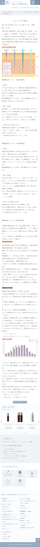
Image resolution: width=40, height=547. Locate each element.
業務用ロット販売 (24, 520)
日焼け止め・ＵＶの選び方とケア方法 (15, 397)
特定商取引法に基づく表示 (27, 527)
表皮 (6, 178)
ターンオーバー (16, 274)
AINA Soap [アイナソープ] (9, 517)
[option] (8, 420)
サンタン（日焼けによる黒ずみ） (20, 194)
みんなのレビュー (24, 508)
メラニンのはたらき (10, 333)
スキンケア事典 (23, 11)
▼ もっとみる (20, 460)
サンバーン (9, 186)
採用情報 (22, 518)
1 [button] (13, 433)
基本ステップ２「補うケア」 (11, 453)
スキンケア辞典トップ (20, 402)
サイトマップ (23, 494)
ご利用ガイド (5, 534)
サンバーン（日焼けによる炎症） (24, 178)
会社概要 (22, 513)
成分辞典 (22, 505)
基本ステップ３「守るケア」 (12, 394)
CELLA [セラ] (5, 506)
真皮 (22, 109)
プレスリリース (24, 516)
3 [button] (19, 433)
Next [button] (39, 421)
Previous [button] (1, 421)
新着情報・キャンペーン (8, 501)
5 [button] (24, 433)
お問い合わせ (5, 539)
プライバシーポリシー (26, 523)
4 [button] (21, 433)
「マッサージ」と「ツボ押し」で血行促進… (15, 456)
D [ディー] (4, 528)
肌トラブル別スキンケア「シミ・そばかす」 (17, 336)
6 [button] (27, 433)
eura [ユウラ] (5, 509)
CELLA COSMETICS (9, 494)
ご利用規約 (23, 525)
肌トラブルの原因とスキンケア (28, 501)
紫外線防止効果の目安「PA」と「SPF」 (16, 135)
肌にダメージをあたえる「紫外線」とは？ (15, 451)
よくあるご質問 (6, 536)
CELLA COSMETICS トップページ (10, 11)
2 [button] (16, 433)
